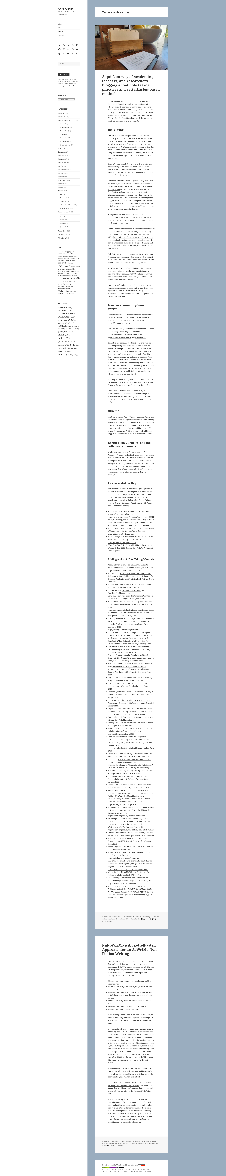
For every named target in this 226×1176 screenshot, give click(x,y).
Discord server (141, 329)
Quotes (62, 227)
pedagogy (69, 273)
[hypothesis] (141, 919)
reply (64, 348)
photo (63, 341)
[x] (109, 1145)
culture (68, 256)
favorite (76, 326)
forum (145, 343)
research (60, 278)
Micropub (70, 271)
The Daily (62, 281)
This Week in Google (71, 281)
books (73, 251)
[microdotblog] (154, 919)
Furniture (61, 152)
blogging (68, 252)
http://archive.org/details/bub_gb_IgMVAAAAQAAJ (128, 869)
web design (70, 286)
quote (61, 345)
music (75, 271)
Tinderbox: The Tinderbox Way (134, 596)
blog (132, 164)
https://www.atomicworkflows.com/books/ (124, 570)
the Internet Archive (129, 279)
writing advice (143, 1143)
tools (60, 284)
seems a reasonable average (140, 970)
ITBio (60, 269)
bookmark (67, 316)
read (72, 344)
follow (63, 328)
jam (61, 332)
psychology (70, 275)
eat (62, 326)
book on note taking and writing (125, 150)
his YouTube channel (126, 147)
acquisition (65, 308)
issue (72, 329)
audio (74, 314)
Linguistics (62, 163)
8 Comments (108, 921)
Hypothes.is (69, 263)
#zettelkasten (140, 337)
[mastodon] (152, 919)
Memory (61, 173)
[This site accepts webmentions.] (113, 1167)
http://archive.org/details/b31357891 (122, 883)
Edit (61, 216)
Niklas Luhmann (123, 1143)
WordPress (62, 238)
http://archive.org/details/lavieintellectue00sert (126, 816)
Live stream (64, 223)
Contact (60, 35)
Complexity (63, 198)
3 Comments (119, 1146)
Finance (62, 134)
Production (63, 138)
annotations (61, 252)
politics (60, 275)
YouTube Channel (124, 293)
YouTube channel (121, 217)
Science (60, 191)
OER (78, 271)
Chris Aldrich (65, 8)
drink (70, 323)
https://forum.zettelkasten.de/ (137, 385)
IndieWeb (61, 156)
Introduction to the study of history (128, 748)
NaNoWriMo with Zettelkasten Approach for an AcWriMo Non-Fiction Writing (130, 949)
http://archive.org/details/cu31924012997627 (136, 835)
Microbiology (64, 208)
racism (75, 275)
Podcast (61, 184)
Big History (63, 194)
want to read (62, 286)
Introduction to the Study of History (122, 739)
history (61, 263)
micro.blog (71, 269)
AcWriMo (105, 1143)
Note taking (62, 180)
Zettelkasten (70, 294)
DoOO (73, 258)
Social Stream (63, 212)
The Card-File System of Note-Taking (136, 700)
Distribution (64, 131)
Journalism (62, 159)
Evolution (63, 201)
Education (61, 117)
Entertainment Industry (66, 120)
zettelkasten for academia (116, 919)
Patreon (112, 293)
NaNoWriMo (113, 1143)
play (72, 341)
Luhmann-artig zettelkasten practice (131, 257)
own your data (62, 273)
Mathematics (62, 170)
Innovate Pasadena (75, 266)
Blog (59, 28)
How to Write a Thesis (128, 647)
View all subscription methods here (68, 85)
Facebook (61, 260)
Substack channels (132, 144)
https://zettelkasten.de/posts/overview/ (123, 858)
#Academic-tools (130, 334)
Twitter (66, 284)
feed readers (70, 260)
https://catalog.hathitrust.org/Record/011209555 (127, 630)
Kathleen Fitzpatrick (117, 181)
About (60, 24)
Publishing (63, 141)
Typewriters (62, 234)
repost (74, 348)
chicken (62, 323)
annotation (65, 310)
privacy (65, 275)
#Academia (115, 334)
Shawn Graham (115, 164)
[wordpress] (150, 919)
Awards (62, 124)
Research (61, 31)
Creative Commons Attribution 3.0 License (137, 1171)
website (147, 919)
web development (64, 289)
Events (62, 220)
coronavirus (62, 256)
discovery (74, 256)
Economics (62, 113)
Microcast (61, 177)
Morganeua (113, 215)
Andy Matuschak (115, 285)
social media (73, 278)
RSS (64, 278)
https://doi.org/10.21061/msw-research (133, 638)
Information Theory (66, 205)
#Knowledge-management (120, 337)
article (64, 313)
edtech (77, 258)
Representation (65, 145)
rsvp (62, 351)
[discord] (143, 919)
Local (60, 166)
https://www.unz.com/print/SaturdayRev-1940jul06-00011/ (131, 517)
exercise (69, 326)
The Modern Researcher (131, 590)
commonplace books (65, 254)
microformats (62, 271)
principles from (132, 1165)
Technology (62, 231)
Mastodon (65, 269)
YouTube (61, 294)
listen (64, 334)
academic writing (151, 1141)
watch (65, 354)
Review (60, 187)
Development (64, 127)
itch (78, 329)
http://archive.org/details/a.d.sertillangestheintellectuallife (131, 830)
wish (75, 355)
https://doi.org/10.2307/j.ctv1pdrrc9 (122, 804)
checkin (67, 320)
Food (60, 148)
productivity (133, 1143)
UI (70, 284)
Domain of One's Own (65, 258)
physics (75, 273)
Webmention (63, 291)
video (69, 351)
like (68, 331)
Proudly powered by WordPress (113, 1165)
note (64, 338)
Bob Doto (112, 254)
